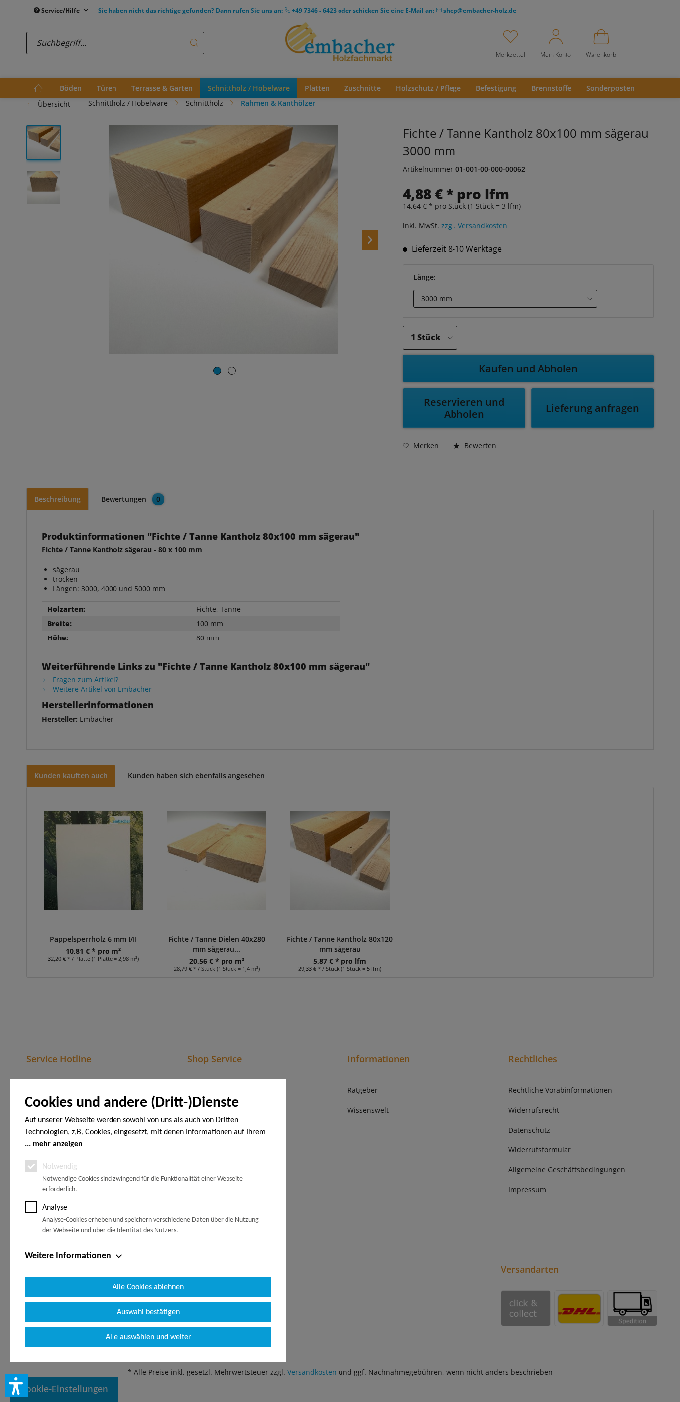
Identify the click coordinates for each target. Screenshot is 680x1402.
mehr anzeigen (58, 1144)
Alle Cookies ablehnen (148, 1287)
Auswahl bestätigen (148, 1312)
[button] (16, 1385)
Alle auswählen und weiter (148, 1337)
